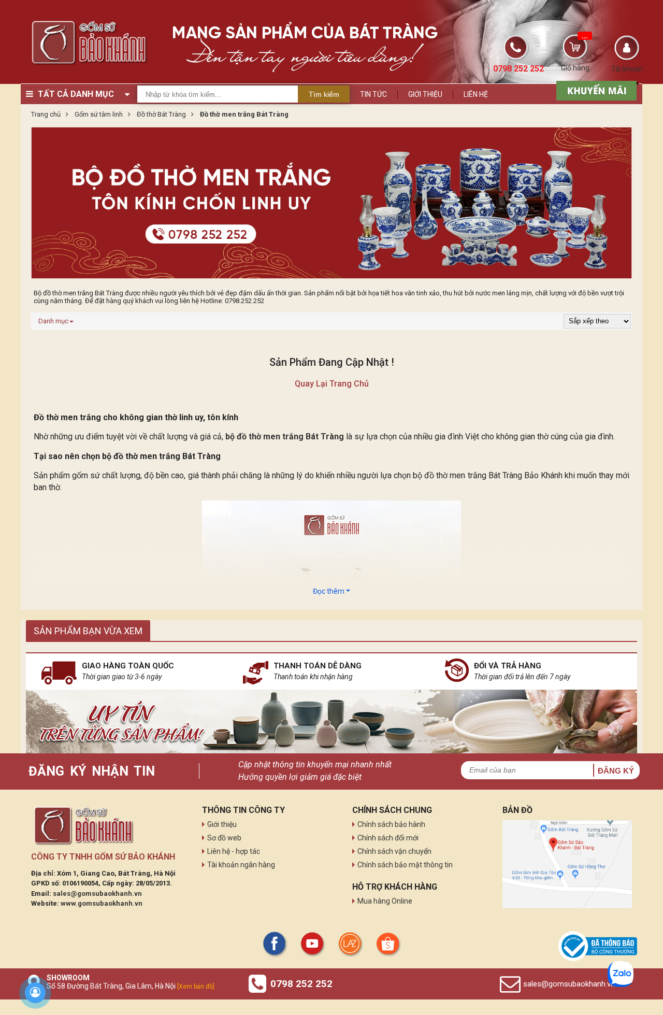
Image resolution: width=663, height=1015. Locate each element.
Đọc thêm (329, 591)
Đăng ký (616, 770)
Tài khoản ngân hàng (241, 865)
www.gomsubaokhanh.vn (101, 903)
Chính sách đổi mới (388, 838)
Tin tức (373, 94)
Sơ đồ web (224, 838)
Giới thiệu (425, 94)
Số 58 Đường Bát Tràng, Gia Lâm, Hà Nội (130, 986)
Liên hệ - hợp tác (233, 851)
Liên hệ (476, 94)
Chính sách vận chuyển (394, 851)
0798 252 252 (301, 984)
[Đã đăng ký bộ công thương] (597, 946)
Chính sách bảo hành (391, 824)
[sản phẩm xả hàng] (594, 90)
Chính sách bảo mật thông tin (405, 865)
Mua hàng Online (384, 901)
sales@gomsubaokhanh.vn (97, 893)
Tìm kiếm (324, 94)
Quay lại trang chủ (332, 384)
